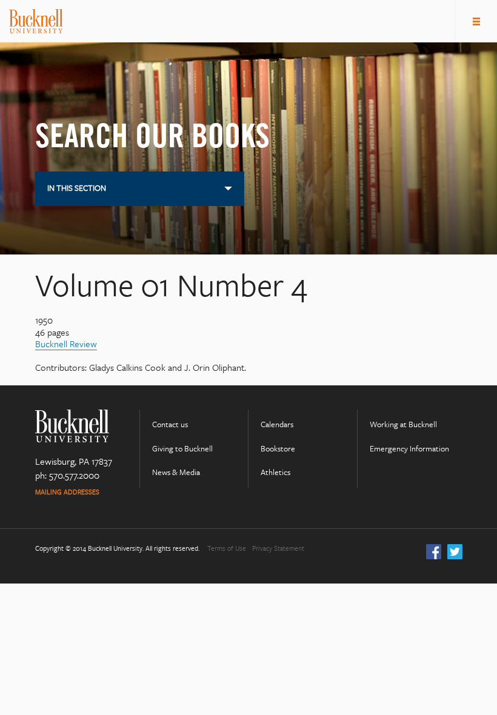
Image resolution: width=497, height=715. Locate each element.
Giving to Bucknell (182, 449)
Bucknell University (36, 21)
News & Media (176, 472)
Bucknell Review (66, 344)
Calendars (277, 424)
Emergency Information (409, 449)
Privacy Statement (278, 548)
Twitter (454, 551)
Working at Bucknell (403, 424)
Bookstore (278, 449)
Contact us (170, 424)
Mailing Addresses (67, 492)
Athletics (275, 472)
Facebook (433, 551)
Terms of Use (226, 548)
